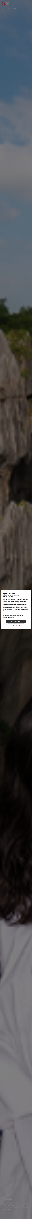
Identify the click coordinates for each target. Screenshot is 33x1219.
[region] (16, 609)
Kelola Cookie (16, 625)
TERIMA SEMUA (16, 621)
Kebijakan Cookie (12, 614)
